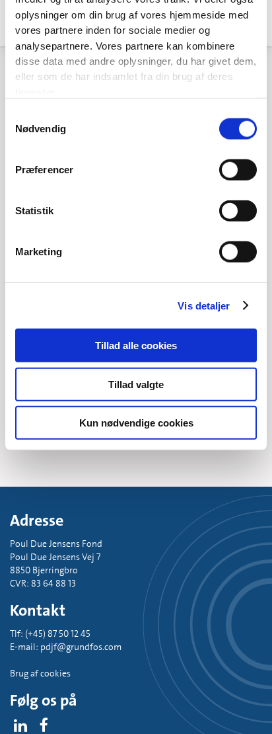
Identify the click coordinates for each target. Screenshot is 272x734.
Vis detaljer (204, 305)
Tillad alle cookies (136, 345)
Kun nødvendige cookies (136, 422)
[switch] (238, 170)
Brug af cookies (40, 673)
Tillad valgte (136, 383)
